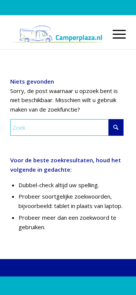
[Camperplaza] (56, 34)
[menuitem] (115, 34)
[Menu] (115, 34)
